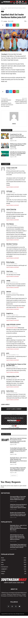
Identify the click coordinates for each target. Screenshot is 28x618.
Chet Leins (9, 271)
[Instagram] (12, 606)
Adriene (8, 291)
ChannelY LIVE (17, 3)
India (6, 8)
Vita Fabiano (10, 224)
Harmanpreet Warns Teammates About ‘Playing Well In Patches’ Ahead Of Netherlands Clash (18, 469)
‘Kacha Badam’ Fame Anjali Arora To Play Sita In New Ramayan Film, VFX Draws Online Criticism (18, 546)
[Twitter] (10, 25)
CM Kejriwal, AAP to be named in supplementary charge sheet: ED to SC (21, 101)
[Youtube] (19, 606)
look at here (10, 391)
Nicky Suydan (10, 262)
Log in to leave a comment (12, 187)
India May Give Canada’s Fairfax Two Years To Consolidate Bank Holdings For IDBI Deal (18, 153)
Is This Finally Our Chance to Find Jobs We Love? (16, 365)
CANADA (3, 155)
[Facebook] (7, 25)
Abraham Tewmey (11, 244)
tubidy (8, 280)
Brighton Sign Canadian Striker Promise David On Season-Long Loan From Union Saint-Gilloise (18, 514)
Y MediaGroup (25, 3)
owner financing (11, 209)
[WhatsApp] (17, 25)
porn (7, 353)
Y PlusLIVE (14, 3)
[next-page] (4, 160)
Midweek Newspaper (22, 3)
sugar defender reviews (13, 324)
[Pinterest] (14, 25)
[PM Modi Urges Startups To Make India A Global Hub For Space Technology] (5, 145)
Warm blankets (20, 307)
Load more (13, 475)
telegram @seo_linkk (12, 376)
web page (9, 191)
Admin (5, 21)
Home (2, 8)
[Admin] (2, 21)
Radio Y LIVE (20, 3)
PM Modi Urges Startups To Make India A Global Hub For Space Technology (18, 145)
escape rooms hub (11, 167)
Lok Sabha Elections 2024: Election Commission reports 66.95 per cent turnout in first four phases (7, 103)
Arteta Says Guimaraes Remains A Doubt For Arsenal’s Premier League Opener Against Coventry (18, 506)
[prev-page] (2, 160)
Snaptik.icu (9, 313)
